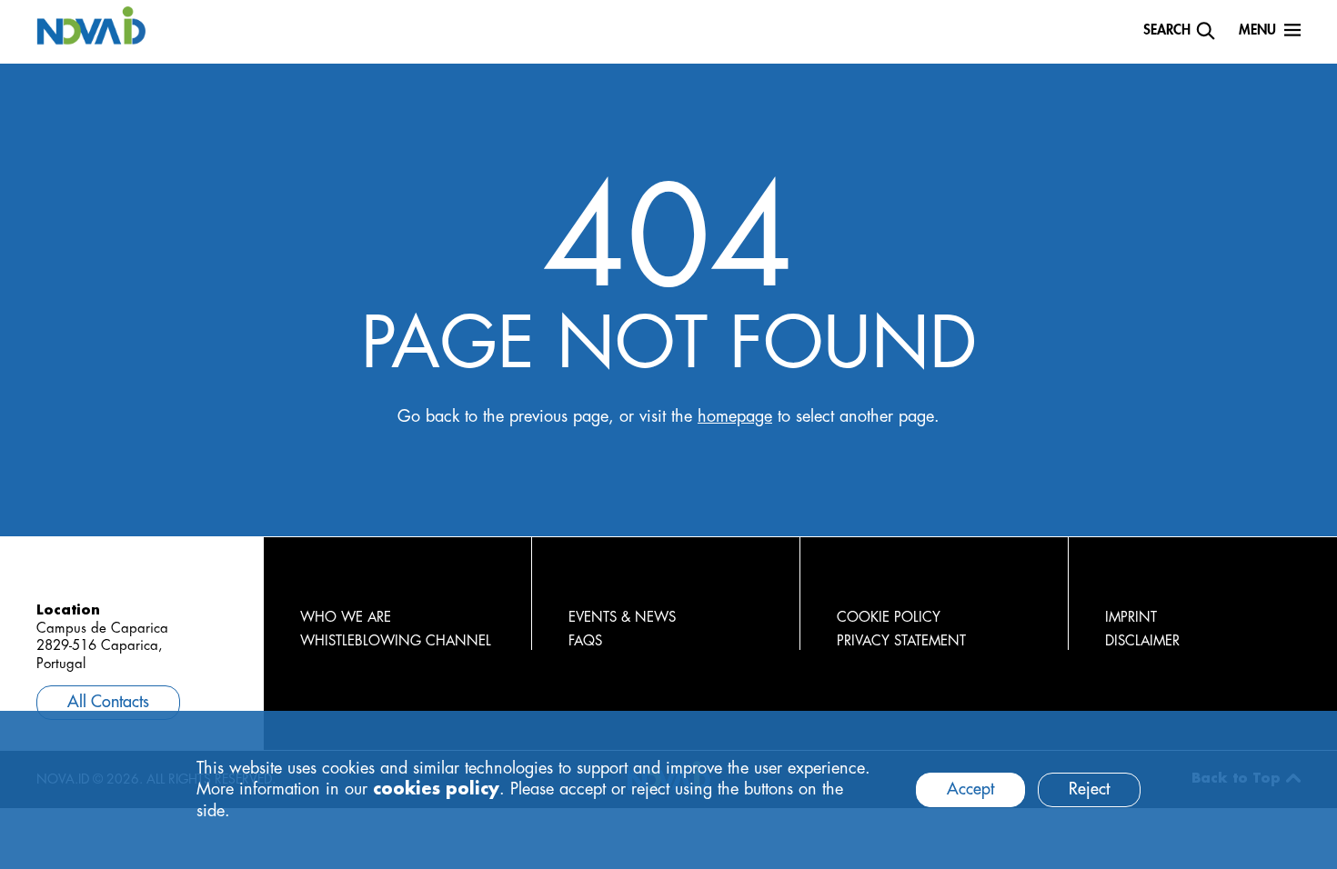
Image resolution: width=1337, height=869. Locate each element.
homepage (735, 416)
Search (1167, 30)
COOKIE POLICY (888, 617)
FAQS (585, 641)
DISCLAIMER (1142, 641)
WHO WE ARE (345, 617)
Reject (1089, 789)
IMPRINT (1131, 617)
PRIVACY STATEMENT (901, 641)
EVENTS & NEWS (622, 617)
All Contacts (108, 702)
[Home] (91, 24)
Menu (1257, 30)
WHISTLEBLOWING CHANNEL (395, 641)
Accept (970, 789)
